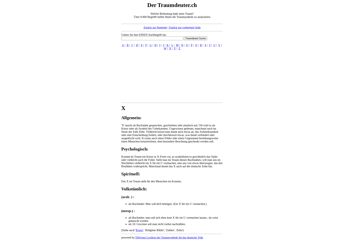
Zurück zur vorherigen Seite (185, 27)
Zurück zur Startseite (155, 27)
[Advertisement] (99, 55)
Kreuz (139, 230)
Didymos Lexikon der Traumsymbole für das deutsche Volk (169, 237)
